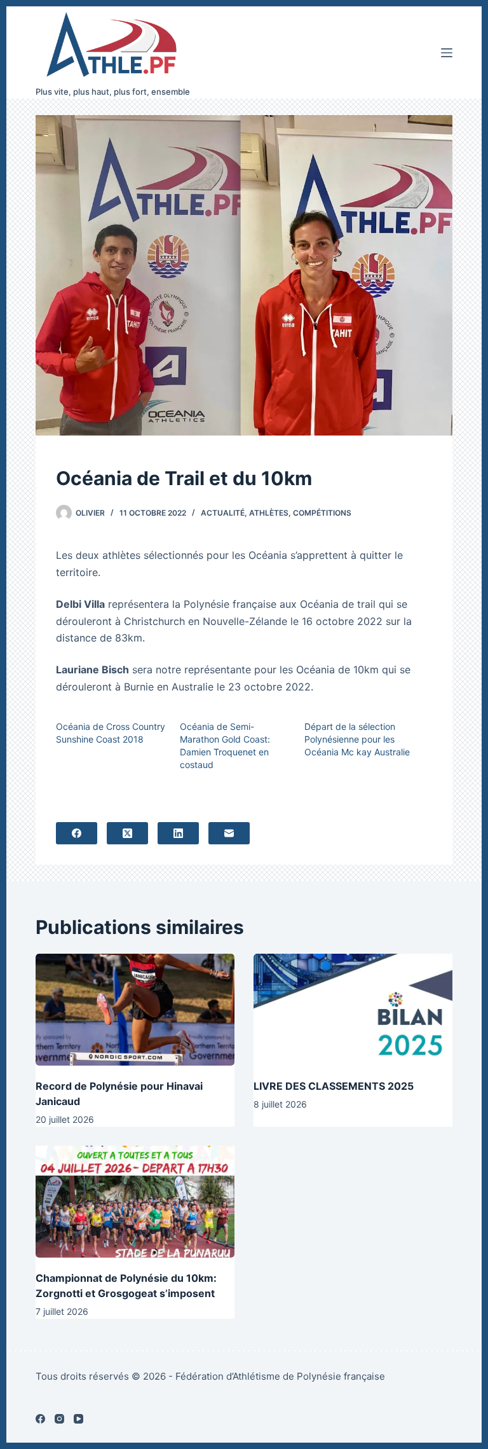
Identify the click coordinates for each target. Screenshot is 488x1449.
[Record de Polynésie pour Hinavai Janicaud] (135, 1010)
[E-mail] (229, 833)
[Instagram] (59, 1419)
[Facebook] (76, 833)
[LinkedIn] (178, 833)
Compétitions (322, 513)
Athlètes (268, 513)
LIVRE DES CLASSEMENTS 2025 (334, 1086)
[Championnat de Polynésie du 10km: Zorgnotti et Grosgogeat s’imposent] (135, 1202)
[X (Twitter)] (127, 833)
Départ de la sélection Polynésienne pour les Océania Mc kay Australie (357, 739)
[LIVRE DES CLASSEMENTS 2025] (353, 1010)
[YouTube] (78, 1419)
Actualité (223, 513)
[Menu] (446, 52)
